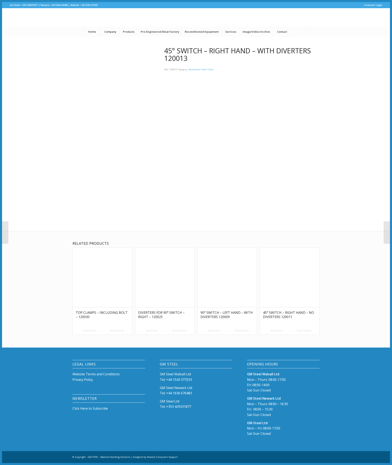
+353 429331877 (178, 406)
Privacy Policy (82, 379)
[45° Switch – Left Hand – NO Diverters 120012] (5, 232)
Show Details (116, 330)
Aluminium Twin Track (201, 69)
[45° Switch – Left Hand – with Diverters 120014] (387, 232)
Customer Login (373, 5)
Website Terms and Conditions (96, 374)
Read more (89, 330)
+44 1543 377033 (179, 379)
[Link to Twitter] (379, 17)
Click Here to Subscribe (90, 408)
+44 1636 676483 (179, 393)
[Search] (300, 32)
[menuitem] (372, 5)
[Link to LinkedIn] (373, 17)
